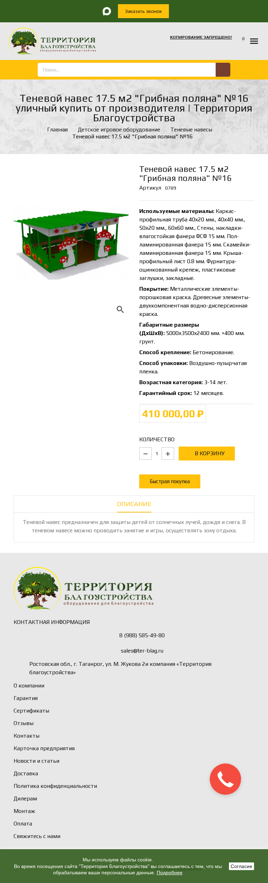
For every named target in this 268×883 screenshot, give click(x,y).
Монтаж (24, 811)
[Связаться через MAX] (106, 11)
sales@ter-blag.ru (142, 650)
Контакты (26, 735)
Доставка (26, 773)
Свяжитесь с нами (37, 836)
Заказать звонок (143, 11)
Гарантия (26, 698)
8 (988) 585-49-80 (142, 635)
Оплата (23, 823)
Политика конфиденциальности (55, 786)
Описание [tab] (134, 504)
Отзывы (24, 723)
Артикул (150, 187)
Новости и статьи (36, 761)
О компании (29, 685)
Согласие (241, 866)
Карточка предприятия (44, 748)
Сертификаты (31, 710)
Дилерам (25, 798)
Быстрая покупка (170, 481)
